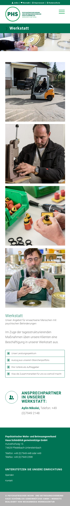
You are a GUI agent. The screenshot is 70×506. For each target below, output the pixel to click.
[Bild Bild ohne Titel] (36, 93)
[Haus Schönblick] (29, 14)
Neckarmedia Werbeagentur (39, 502)
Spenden (9, 475)
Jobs (16, 3)
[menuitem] (15, 3)
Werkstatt (19, 28)
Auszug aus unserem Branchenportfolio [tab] (30, 360)
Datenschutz (54, 3)
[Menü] (60, 11)
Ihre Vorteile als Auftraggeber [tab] (25, 367)
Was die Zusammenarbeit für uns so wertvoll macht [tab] (36, 374)
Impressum (39, 3)
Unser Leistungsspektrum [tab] (23, 353)
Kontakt (26, 3)
